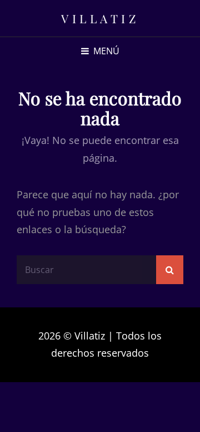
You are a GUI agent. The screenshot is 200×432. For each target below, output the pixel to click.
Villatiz (100, 18)
